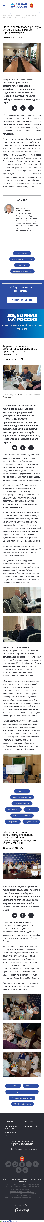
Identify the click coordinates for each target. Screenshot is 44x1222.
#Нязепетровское (22, 803)
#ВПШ (31, 809)
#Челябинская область (22, 259)
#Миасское (30, 1086)
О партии (9, 1122)
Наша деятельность (20, 13)
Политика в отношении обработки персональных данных (22, 1194)
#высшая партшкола (22, 815)
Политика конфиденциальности (22, 1191)
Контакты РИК (30, 1126)
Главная (6, 13)
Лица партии (29, 1122)
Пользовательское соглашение (22, 1189)
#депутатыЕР (31, 822)
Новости (34, 13)
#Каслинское (13, 809)
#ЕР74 (22, 265)
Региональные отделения (11, 1127)
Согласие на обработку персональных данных (22, 1198)
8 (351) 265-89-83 (22, 1144)
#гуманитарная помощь (22, 1098)
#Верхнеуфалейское (22, 797)
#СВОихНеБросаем (22, 1104)
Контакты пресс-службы (12, 1133)
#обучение (12, 822)
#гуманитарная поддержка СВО (22, 1092)
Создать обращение (22, 300)
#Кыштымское (22, 253)
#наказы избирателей (22, 271)
